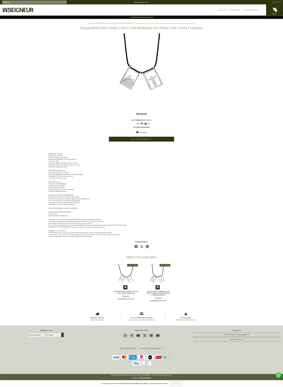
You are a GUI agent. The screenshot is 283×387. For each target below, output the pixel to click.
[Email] (157, 335)
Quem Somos (234, 10)
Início (90, 23)
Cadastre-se (140, 2)
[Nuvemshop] (141, 378)
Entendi (176, 383)
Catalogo (222, 10)
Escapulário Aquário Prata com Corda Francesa (126, 292)
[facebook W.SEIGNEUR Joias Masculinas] (131, 335)
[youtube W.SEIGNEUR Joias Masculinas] (138, 335)
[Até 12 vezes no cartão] (141, 314)
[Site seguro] (185, 314)
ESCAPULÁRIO (100, 23)
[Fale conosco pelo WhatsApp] (278, 375)
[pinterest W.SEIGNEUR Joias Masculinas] (151, 335)
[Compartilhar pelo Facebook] (136, 246)
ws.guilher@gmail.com (243, 334)
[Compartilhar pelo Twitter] (141, 246)
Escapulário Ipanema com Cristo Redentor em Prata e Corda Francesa (158, 293)
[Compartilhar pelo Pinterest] (147, 246)
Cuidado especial (250, 10)
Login (146, 2)
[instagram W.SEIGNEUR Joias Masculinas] (125, 335)
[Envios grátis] (97, 314)
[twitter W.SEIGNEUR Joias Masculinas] (144, 335)
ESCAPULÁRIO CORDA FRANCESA (121, 23)
